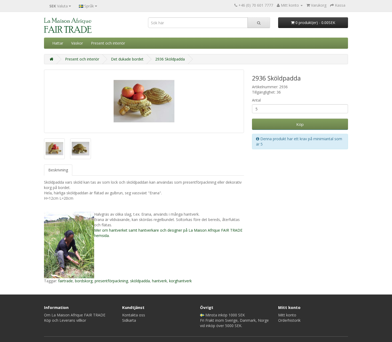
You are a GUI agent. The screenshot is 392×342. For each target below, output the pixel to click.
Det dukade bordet (127, 59)
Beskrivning (58, 169)
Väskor (77, 43)
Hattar (57, 43)
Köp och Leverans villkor (65, 320)
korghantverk (180, 280)
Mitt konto (287, 314)
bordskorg (84, 280)
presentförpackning (111, 280)
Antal (256, 100)
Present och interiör (108, 43)
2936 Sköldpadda (170, 59)
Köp (300, 124)
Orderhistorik (289, 320)
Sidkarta (129, 320)
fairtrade (65, 280)
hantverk (159, 280)
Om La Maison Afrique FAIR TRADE (74, 314)
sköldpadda (140, 280)
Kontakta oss (133, 314)
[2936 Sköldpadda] (144, 101)
